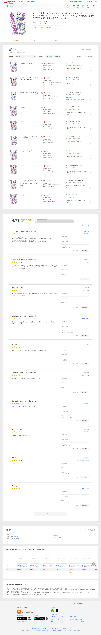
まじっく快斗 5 (23, 107)
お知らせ (53, 621)
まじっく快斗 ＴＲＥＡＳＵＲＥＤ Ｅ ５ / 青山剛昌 (29, 137)
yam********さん (85, 233)
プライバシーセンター (36, 630)
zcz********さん (85, 403)
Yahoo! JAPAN (73, 1)
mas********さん (85, 375)
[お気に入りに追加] (90, 70)
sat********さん (86, 262)
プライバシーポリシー (26, 630)
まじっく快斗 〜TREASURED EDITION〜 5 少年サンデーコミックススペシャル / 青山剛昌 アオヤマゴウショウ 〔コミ (29, 183)
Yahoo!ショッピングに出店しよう (86, 1)
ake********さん (85, 488)
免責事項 (55, 630)
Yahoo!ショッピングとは (57, 616)
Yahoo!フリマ (66, 628)
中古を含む (57, 56)
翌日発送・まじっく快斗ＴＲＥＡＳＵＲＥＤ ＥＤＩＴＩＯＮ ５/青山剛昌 (29, 93)
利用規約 (44, 630)
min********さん (85, 431)
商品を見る (16, 536)
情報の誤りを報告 (90, 530)
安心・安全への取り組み (76, 619)
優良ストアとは (55, 619)
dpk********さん (85, 318)
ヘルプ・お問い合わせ (67, 630)
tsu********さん (86, 290)
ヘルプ (96, 1)
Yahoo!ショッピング (36, 628)
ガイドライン (49, 630)
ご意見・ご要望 (76, 630)
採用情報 (60, 630)
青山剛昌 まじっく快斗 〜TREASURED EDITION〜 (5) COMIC (29, 78)
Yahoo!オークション (56, 628)
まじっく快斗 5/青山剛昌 (26, 63)
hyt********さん (86, 347)
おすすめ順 (86, 225)
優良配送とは (73, 616)
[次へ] (93, 564)
